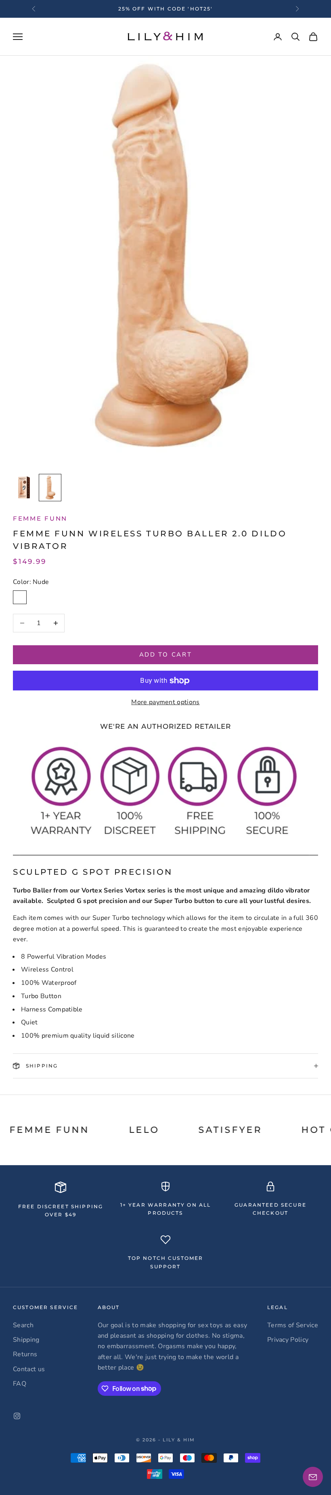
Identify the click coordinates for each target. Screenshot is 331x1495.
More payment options (165, 702)
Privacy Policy (287, 1339)
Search (23, 1325)
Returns (25, 1354)
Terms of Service (292, 1325)
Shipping (26, 1339)
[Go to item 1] (24, 487)
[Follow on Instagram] (17, 1416)
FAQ (19, 1383)
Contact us (29, 1369)
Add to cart (165, 655)
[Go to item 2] (50, 487)
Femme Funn (40, 518)
